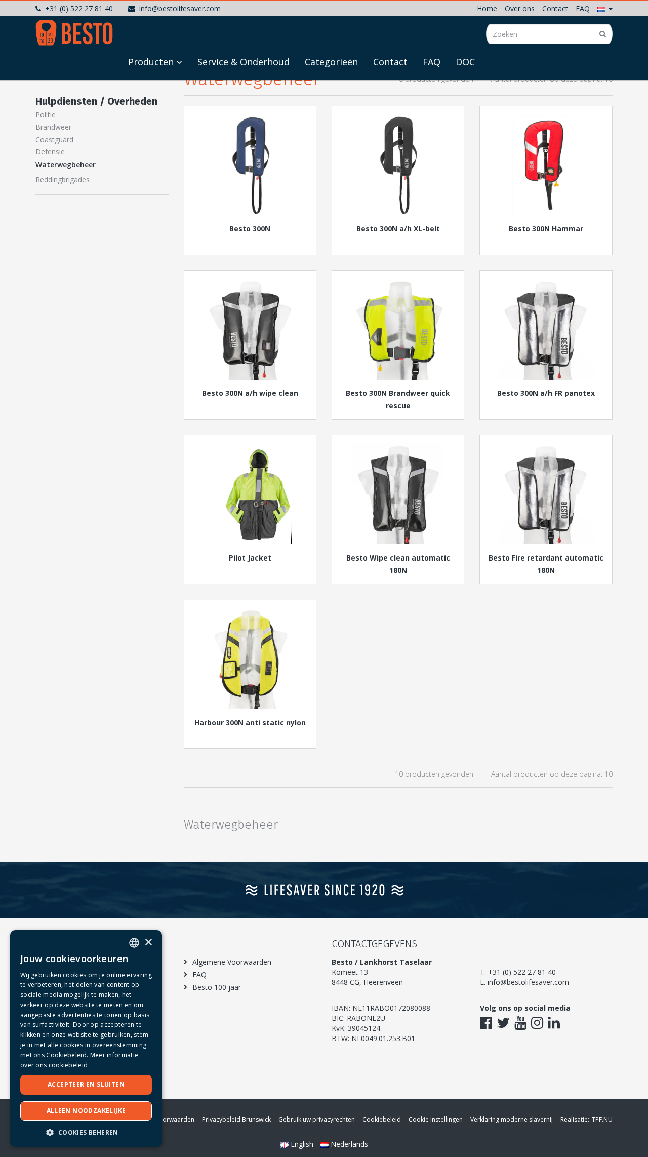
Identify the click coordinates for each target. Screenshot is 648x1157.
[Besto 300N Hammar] (546, 164)
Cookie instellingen (436, 1119)
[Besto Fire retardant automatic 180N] (546, 493)
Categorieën (331, 62)
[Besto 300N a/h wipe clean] (250, 329)
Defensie (50, 151)
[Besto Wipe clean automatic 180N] (398, 493)
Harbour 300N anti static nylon (250, 722)
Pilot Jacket (250, 558)
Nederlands (348, 1144)
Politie (45, 114)
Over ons (520, 8)
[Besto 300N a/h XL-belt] (398, 164)
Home (487, 8)
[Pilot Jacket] (250, 493)
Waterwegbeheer (65, 164)
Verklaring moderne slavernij (511, 1119)
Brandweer (53, 127)
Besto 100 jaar (216, 987)
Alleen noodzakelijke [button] (86, 1110)
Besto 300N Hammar (546, 228)
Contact (555, 8)
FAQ (583, 8)
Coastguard (54, 139)
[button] (605, 8)
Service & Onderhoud (243, 62)
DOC (465, 62)
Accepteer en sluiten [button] (86, 1084)
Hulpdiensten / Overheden (96, 101)
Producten (151, 62)
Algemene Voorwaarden (231, 962)
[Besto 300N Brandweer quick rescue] (398, 329)
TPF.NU (602, 1119)
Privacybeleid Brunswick (236, 1119)
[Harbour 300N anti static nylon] (250, 658)
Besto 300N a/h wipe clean (250, 393)
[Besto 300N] (250, 164)
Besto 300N (249, 228)
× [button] (148, 942)
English (302, 1144)
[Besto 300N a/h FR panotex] (546, 329)
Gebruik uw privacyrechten (316, 1119)
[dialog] (86, 1038)
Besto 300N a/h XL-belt (398, 228)
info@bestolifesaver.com (180, 8)
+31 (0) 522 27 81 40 (79, 8)
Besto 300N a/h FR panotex (546, 393)
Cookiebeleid (381, 1119)
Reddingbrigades (62, 179)
